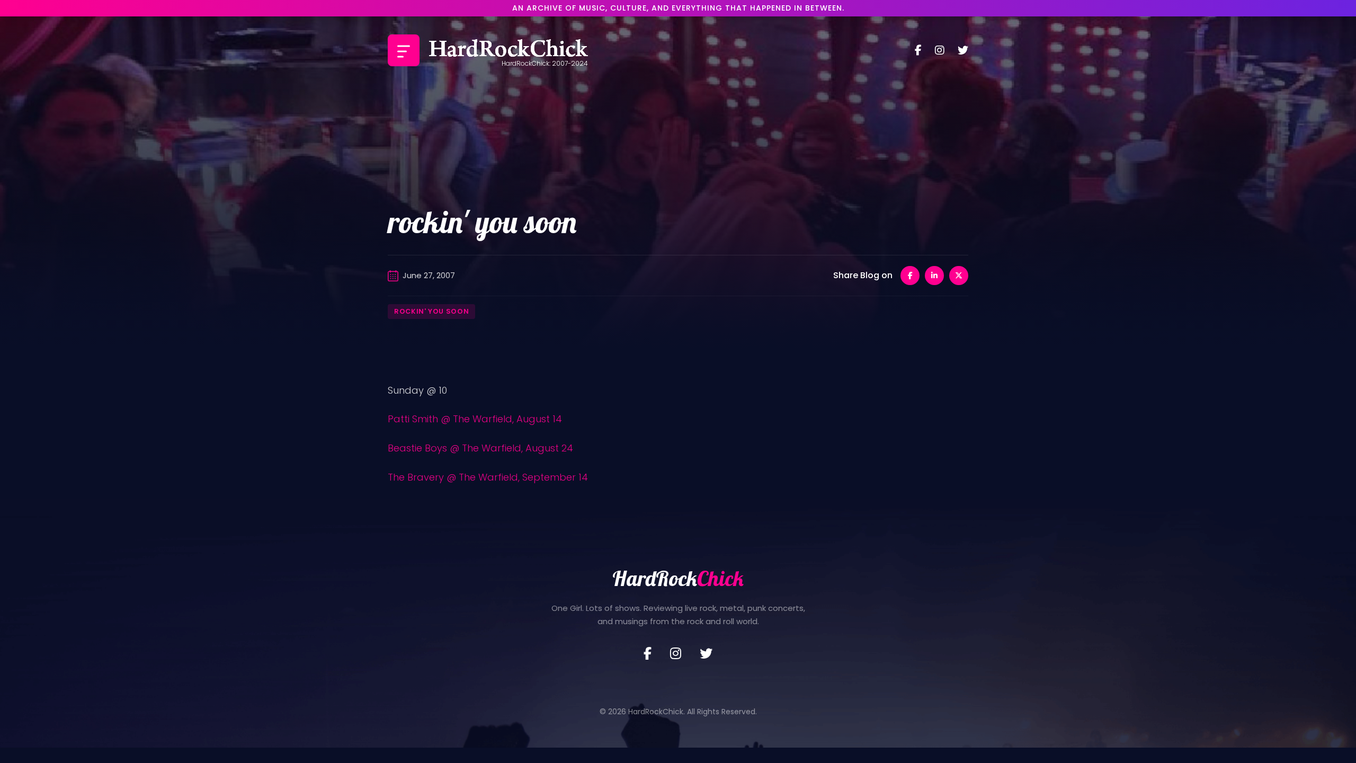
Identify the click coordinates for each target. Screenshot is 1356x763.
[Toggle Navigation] (404, 50)
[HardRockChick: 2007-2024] (508, 50)
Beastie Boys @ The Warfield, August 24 (480, 448)
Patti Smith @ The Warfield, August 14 (475, 418)
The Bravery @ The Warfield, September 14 (488, 477)
